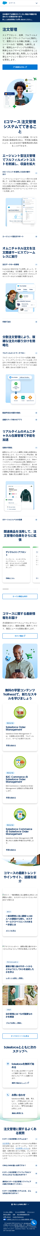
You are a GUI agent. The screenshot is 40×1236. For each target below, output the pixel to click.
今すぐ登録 (19, 636)
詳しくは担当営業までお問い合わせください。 (17, 19)
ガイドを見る (11, 931)
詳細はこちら (10, 578)
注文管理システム (22, 1148)
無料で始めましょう (19, 1083)
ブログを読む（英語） (14, 1023)
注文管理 (5, 1143)
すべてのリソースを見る (20, 1036)
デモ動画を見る (19, 67)
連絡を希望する (17, 1113)
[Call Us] (34, 1223)
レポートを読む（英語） (15, 978)
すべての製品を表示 (20, 596)
